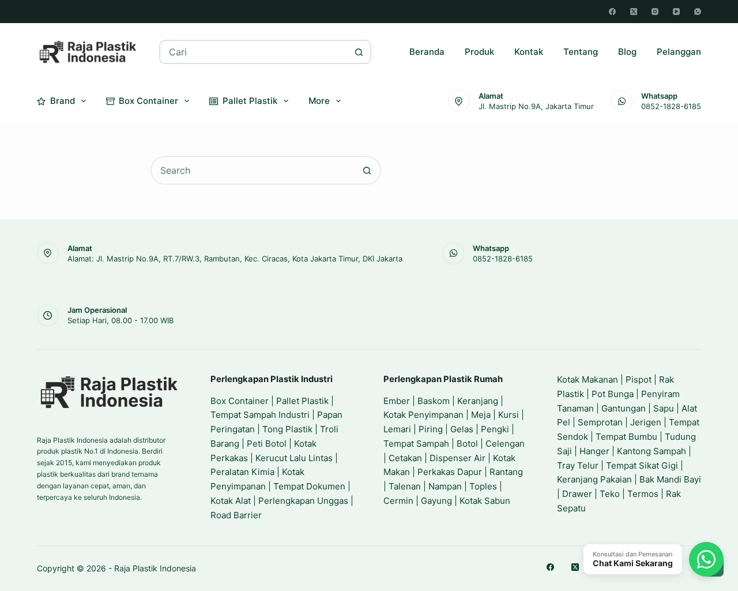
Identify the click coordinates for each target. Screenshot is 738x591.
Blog (627, 51)
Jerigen (645, 422)
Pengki (495, 429)
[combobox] (254, 52)
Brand (62, 100)
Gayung (436, 500)
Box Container (148, 100)
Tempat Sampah (416, 443)
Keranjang (477, 400)
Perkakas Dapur (449, 471)
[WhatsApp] (697, 11)
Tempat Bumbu (626, 436)
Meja (481, 414)
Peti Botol (267, 443)
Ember (396, 400)
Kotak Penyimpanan (423, 414)
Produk (479, 51)
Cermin (398, 500)
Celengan (505, 443)
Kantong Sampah (651, 451)
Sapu (663, 408)
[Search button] (359, 52)
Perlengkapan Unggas (303, 500)
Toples (483, 486)
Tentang (580, 51)
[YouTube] (676, 11)
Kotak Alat (230, 500)
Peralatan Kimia (242, 471)
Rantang (506, 471)
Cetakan (405, 457)
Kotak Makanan (587, 379)
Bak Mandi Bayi (670, 479)
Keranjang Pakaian (594, 479)
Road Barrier (236, 515)
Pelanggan (679, 51)
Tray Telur (577, 465)
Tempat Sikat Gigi (642, 465)
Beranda (427, 51)
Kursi (508, 414)
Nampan (445, 486)
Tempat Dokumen (309, 486)
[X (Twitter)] (633, 11)
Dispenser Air (457, 457)
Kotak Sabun (485, 500)
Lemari (397, 429)
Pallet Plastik (250, 100)
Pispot (639, 379)
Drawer (577, 493)
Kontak (528, 51)
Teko (610, 493)
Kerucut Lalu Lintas (294, 457)
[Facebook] (612, 11)
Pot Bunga (613, 393)
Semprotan (600, 422)
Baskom (433, 400)
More (319, 100)
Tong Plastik (287, 429)
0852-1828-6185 (671, 106)
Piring (431, 429)
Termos (642, 493)
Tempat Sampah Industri (260, 414)
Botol (467, 443)
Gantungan (623, 408)
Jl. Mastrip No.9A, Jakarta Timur (536, 106)
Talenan (405, 486)
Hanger (594, 451)
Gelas (461, 429)
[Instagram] (655, 11)
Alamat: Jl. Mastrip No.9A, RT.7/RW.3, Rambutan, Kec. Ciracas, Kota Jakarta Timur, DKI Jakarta (234, 258)
